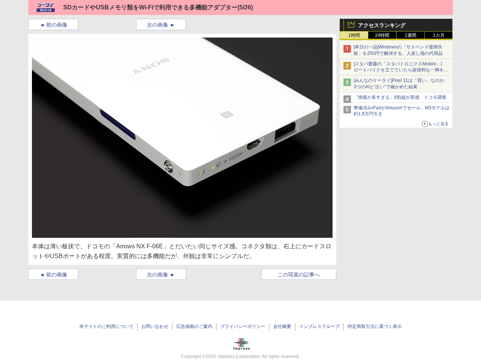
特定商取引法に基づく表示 (375, 326)
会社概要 (282, 326)
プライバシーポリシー (242, 326)
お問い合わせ (154, 326)
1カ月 (439, 35)
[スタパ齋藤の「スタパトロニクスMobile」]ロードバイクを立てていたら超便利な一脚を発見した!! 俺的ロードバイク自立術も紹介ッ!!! (401, 70)
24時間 (382, 35)
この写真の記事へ (299, 275)
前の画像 (56, 25)
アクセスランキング (381, 25)
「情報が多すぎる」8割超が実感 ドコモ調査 (400, 97)
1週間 (410, 35)
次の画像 (157, 25)
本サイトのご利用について (106, 326)
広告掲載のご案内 (194, 326)
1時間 (354, 35)
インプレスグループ (319, 326)
